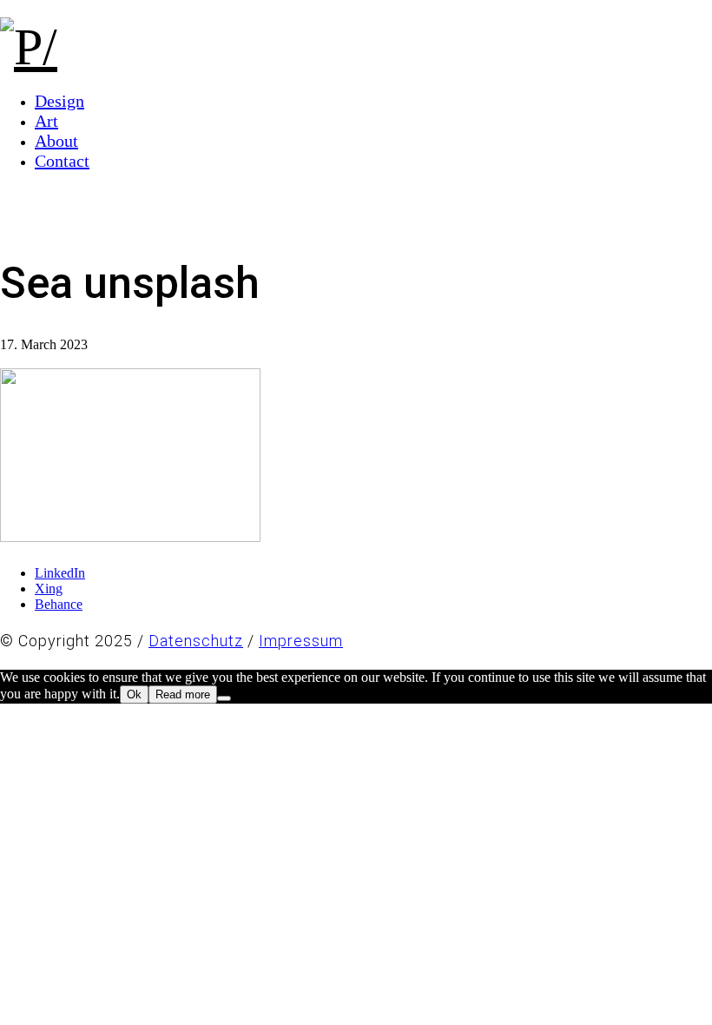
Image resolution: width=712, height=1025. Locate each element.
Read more (182, 694)
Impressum (301, 641)
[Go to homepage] (28, 47)
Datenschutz (195, 641)
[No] (224, 698)
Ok (134, 694)
